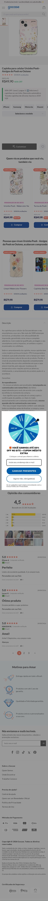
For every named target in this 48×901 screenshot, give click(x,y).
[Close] (43, 414)
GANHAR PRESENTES (24, 471)
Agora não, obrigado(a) (24, 479)
